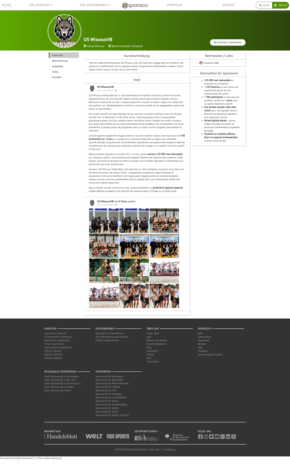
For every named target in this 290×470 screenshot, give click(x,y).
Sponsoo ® (205, 328)
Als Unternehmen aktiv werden (111, 336)
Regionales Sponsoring (60, 371)
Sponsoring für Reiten (107, 401)
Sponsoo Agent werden (210, 354)
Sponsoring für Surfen (107, 408)
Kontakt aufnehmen (228, 42)
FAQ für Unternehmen (107, 340)
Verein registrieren (54, 343)
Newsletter (152, 350)
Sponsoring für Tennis (106, 411)
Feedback (203, 350)
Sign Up (282, 5)
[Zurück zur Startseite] (135, 5)
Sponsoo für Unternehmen (109, 333)
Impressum (203, 340)
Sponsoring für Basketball (109, 379)
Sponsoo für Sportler (55, 333)
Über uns (153, 328)
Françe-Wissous (95, 46)
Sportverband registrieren (58, 347)
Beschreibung (60, 60)
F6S (149, 358)
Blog (149, 347)
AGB (200, 333)
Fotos (55, 71)
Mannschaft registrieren (57, 340)
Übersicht (57, 55)
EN (8, 5)
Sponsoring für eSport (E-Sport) (112, 415)
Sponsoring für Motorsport (109, 376)
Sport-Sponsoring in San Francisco (62, 383)
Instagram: (211, 62)
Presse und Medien (157, 340)
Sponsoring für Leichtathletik (110, 397)
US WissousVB (105, 87)
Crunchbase (153, 361)
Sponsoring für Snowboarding (111, 404)
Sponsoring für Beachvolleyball (112, 383)
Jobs (149, 336)
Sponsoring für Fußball (107, 386)
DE (3, 5)
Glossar (150, 354)
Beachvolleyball (121, 46)
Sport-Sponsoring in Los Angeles (61, 376)
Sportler (50, 328)
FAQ (200, 347)
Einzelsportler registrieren (58, 336)
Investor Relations (156, 343)
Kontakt (228, 5)
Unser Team (153, 333)
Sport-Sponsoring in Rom (57, 390)
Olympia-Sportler (53, 354)
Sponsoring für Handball (108, 393)
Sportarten (103, 371)
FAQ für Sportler (53, 350)
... (12, 5)
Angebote (57, 66)
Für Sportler (39, 5)
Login (265, 5)
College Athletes (53, 358)
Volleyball (137, 46)
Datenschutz (204, 336)
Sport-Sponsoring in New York (60, 379)
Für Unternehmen (94, 5)
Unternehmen (104, 328)
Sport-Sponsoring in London (59, 386)
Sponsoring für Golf (105, 390)
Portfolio (174, 5)
